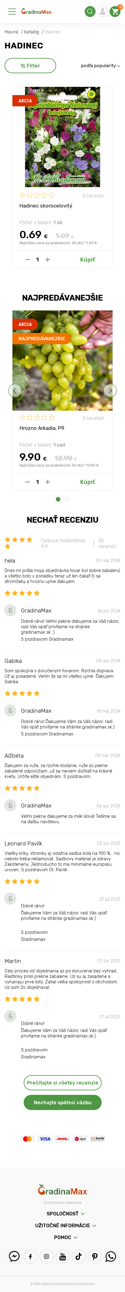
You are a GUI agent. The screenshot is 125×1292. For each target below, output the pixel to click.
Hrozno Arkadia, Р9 (41, 428)
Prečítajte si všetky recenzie (62, 1083)
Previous (15, 390)
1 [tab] (58, 499)
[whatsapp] (111, 1256)
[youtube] (63, 1256)
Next (110, 390)
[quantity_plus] (48, 259)
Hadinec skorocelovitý (45, 206)
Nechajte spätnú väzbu (63, 1102)
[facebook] (30, 1256)
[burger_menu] (12, 11)
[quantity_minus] (27, 259)
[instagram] (46, 1256)
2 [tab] (67, 499)
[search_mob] (90, 11)
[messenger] (14, 1256)
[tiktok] (79, 1256)
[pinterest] (95, 1256)
